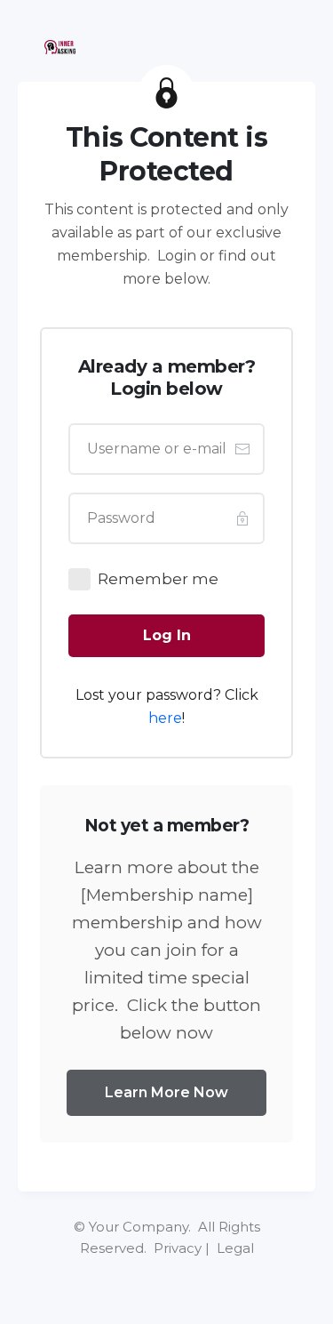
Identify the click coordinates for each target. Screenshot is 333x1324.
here (165, 718)
